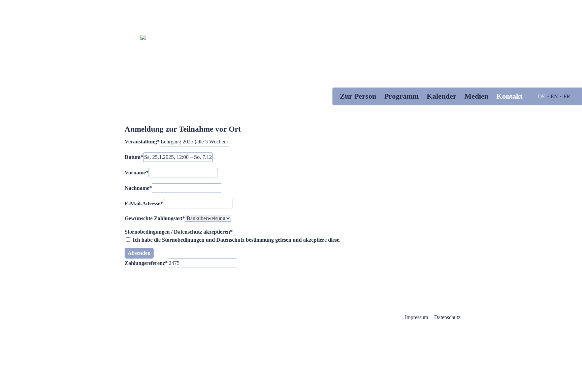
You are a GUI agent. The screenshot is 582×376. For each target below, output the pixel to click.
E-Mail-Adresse (144, 203)
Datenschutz (447, 317)
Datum (134, 157)
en (554, 96)
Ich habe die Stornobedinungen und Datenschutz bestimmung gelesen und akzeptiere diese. (236, 240)
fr (566, 96)
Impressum (416, 317)
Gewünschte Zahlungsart (155, 218)
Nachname (138, 188)
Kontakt (509, 96)
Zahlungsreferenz (146, 263)
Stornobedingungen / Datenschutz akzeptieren (179, 232)
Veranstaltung (142, 141)
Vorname (137, 172)
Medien (476, 96)
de (541, 96)
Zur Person (358, 96)
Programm (401, 96)
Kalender (441, 96)
